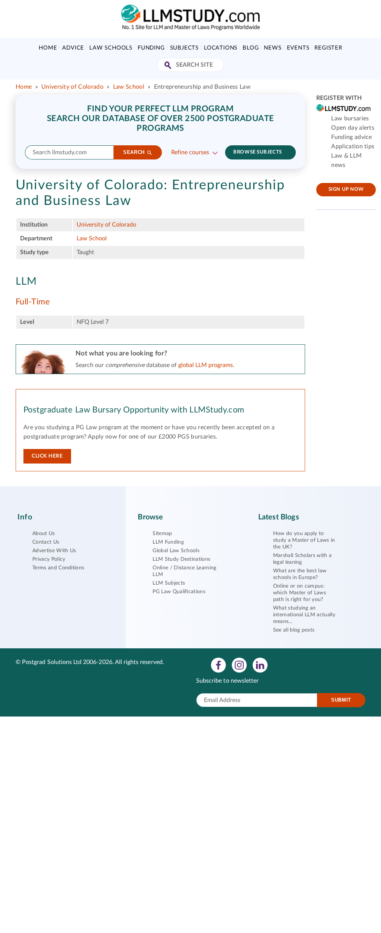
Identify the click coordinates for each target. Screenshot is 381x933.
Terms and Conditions (58, 567)
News (272, 48)
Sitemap (162, 533)
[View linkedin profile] (260, 665)
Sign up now (346, 189)
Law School (129, 87)
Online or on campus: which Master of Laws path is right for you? (299, 592)
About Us (43, 533)
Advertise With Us (54, 550)
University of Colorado (72, 87)
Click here (47, 456)
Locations (220, 48)
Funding (151, 48)
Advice (73, 48)
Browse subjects (257, 152)
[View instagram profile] (239, 665)
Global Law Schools (176, 550)
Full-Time (33, 302)
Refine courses (190, 152)
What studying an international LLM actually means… (304, 614)
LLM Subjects (169, 583)
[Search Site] (168, 65)
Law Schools (110, 48)
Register (328, 48)
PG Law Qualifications (179, 591)
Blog (251, 48)
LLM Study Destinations (181, 559)
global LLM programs (205, 365)
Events (298, 48)
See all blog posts (294, 630)
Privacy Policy (48, 559)
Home (48, 48)
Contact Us (45, 542)
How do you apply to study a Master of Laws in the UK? (304, 540)
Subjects (184, 48)
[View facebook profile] (218, 665)
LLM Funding (168, 542)
